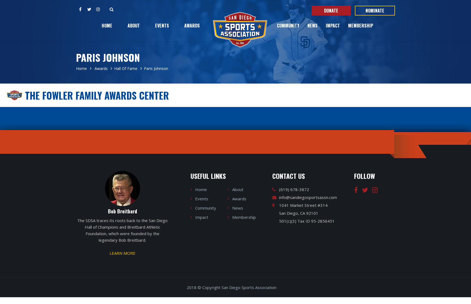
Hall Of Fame (125, 68)
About (134, 25)
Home (107, 25)
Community (288, 25)
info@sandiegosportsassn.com (308, 197)
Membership (360, 25)
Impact (333, 25)
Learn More (122, 253)
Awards (192, 25)
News (312, 25)
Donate (331, 10)
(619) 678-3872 (294, 189)
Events (162, 25)
